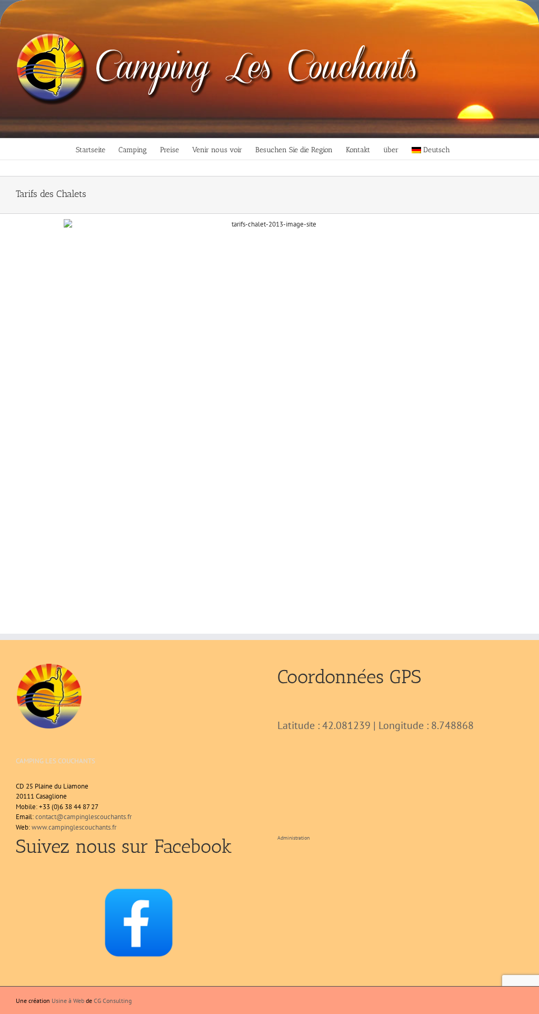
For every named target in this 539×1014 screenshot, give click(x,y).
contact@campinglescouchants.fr (83, 816)
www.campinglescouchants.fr (74, 827)
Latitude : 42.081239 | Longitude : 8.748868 (375, 725)
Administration (293, 837)
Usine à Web (68, 1001)
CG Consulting (113, 1001)
